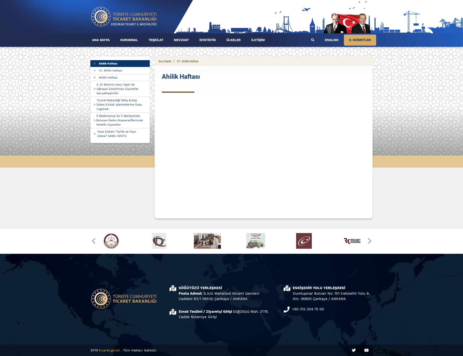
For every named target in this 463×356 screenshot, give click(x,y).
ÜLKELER (233, 40)
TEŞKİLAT (156, 40)
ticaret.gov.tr (109, 350)
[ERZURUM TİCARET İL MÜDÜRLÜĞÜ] (123, 16)
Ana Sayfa (164, 61)
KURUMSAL (129, 40)
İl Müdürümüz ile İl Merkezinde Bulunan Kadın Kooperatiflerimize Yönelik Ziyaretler (119, 120)
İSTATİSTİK (207, 40)
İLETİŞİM (258, 40)
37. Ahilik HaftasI (111, 70)
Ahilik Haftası (108, 63)
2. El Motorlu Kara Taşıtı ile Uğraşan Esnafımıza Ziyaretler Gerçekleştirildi (117, 89)
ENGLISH (332, 40)
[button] (93, 241)
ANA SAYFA (101, 40)
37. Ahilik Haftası (187, 61)
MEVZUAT (181, 40)
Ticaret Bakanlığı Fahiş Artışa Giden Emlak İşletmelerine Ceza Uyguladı (119, 105)
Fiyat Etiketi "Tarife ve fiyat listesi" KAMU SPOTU (116, 134)
